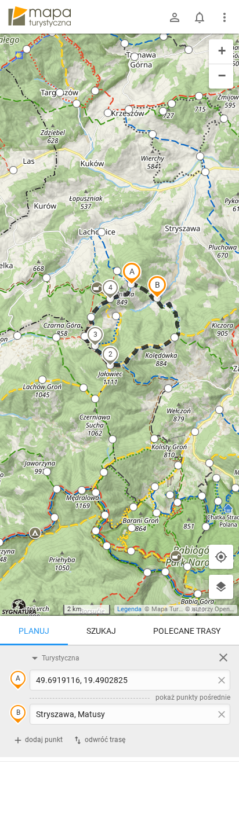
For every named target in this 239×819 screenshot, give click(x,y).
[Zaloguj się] (174, 17)
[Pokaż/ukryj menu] (224, 17)
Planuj (34, 631)
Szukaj (101, 631)
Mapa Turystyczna (177, 609)
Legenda (129, 609)
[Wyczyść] (223, 657)
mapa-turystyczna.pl (39, 17)
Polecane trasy (186, 631)
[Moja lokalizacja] (221, 557)
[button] (132, 273)
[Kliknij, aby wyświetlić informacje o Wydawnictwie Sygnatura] (19, 606)
